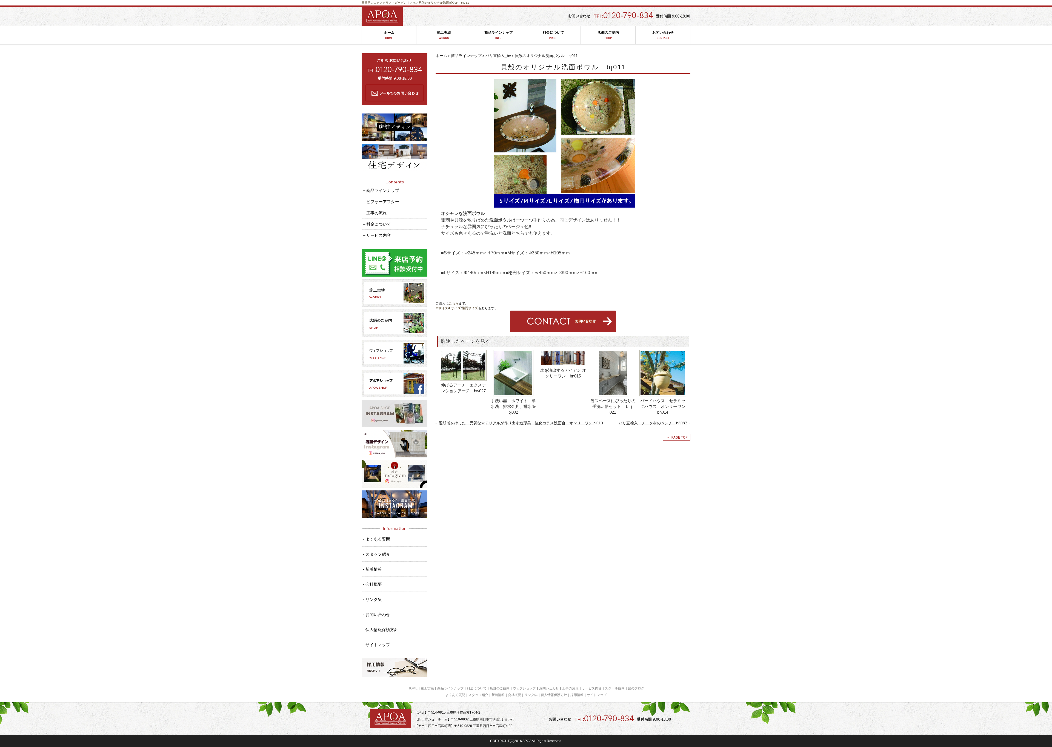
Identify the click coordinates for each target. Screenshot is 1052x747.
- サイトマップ (376, 644)
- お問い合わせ (376, 614)
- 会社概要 (372, 584)
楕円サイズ (470, 308)
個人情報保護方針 (554, 695)
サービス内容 (592, 688)
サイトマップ (597, 695)
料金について (553, 34)
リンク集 (531, 695)
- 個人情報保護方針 (380, 629)
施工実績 (444, 34)
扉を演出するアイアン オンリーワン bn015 (563, 373)
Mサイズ (442, 308)
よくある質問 (455, 695)
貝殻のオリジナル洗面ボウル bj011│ (445, 2)
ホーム (389, 34)
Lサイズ (455, 308)
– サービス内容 (377, 235)
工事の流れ (570, 688)
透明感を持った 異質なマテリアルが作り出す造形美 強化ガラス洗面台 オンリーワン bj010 (521, 423)
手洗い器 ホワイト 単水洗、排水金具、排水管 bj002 (513, 406)
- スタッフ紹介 (376, 554)
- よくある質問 (376, 539)
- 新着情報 (372, 569)
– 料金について (377, 224)
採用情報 (577, 695)
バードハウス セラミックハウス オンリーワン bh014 (662, 406)
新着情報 (498, 695)
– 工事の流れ (375, 213)
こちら (454, 303)
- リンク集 (372, 599)
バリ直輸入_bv (498, 55)
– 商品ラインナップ (381, 190)
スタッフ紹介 (478, 695)
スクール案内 (615, 688)
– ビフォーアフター (381, 201)
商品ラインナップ (498, 34)
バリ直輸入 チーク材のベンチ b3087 (653, 423)
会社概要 (514, 695)
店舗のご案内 (608, 34)
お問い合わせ (663, 34)
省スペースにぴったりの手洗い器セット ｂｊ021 (613, 406)
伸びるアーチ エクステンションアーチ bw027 (463, 388)
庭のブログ (636, 688)
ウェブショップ (524, 688)
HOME (413, 688)
